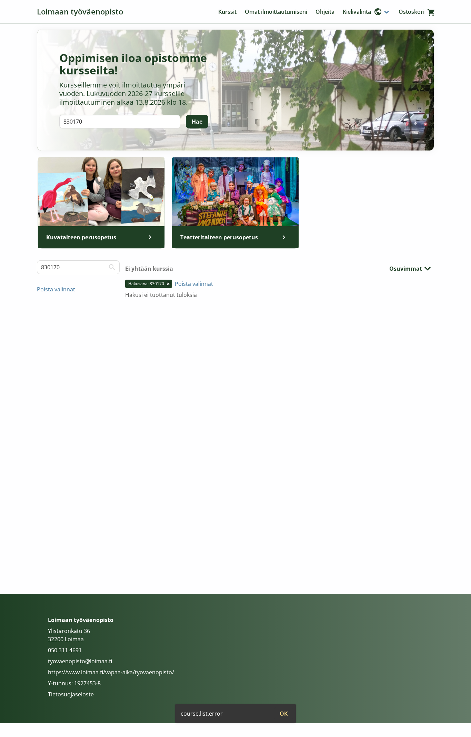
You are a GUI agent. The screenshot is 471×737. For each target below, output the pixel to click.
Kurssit (227, 11)
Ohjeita (324, 11)
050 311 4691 (65, 650)
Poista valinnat (56, 289)
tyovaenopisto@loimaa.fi (80, 661)
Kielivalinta (357, 11)
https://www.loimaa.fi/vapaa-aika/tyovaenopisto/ (111, 672)
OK (284, 713)
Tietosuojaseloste (71, 694)
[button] (168, 284)
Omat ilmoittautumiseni (276, 11)
